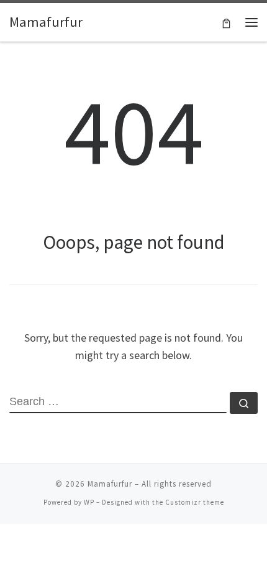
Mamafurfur (110, 484)
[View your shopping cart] (226, 22)
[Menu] (251, 22)
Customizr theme (194, 502)
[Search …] (244, 403)
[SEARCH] (118, 402)
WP (89, 502)
